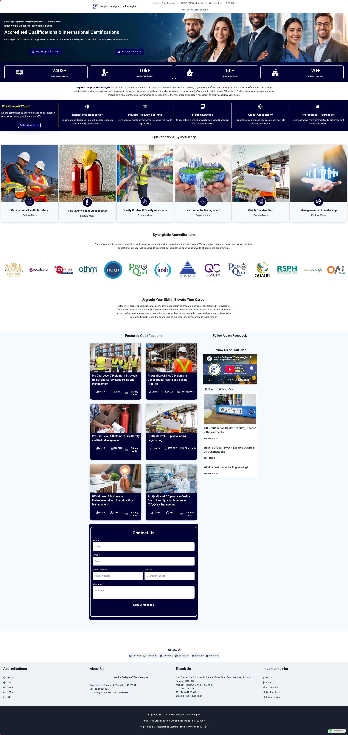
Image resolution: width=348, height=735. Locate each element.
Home (156, 3)
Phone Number (100, 569)
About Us (271, 682)
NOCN (10, 692)
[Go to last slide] (5, 270)
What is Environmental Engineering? (226, 467)
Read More (211, 438)
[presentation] (230, 409)
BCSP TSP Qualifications (193, 3)
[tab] (209, 389)
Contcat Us (272, 687)
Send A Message (143, 604)
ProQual (11, 677)
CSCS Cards (232, 3)
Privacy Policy (273, 697)
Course (148, 569)
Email (96, 555)
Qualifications (273, 692)
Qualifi (10, 687)
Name (96, 540)
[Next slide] (342, 270)
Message (98, 584)
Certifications (216, 3)
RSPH (10, 697)
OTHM (10, 682)
